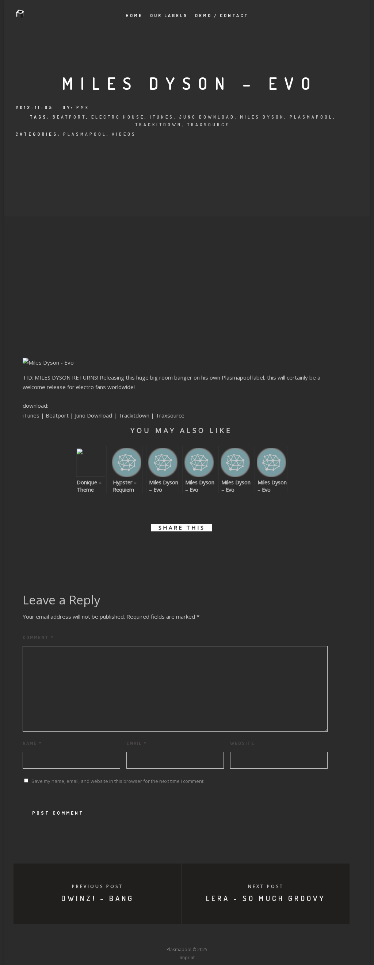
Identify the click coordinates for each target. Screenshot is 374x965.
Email (136, 743)
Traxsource (208, 124)
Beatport (69, 117)
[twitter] (157, 549)
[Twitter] (146, 936)
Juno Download (207, 117)
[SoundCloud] (214, 936)
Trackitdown (158, 124)
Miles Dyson (262, 117)
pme (82, 107)
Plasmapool (311, 117)
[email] (222, 549)
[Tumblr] (160, 936)
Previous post (97, 886)
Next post (266, 886)
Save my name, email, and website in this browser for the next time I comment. (118, 781)
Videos (124, 134)
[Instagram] (173, 936)
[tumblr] (206, 549)
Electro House (118, 117)
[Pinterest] (227, 936)
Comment (38, 637)
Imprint (187, 957)
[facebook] (140, 549)
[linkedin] (173, 549)
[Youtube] (187, 936)
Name (32, 743)
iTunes (162, 117)
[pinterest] (190, 549)
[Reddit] (200, 936)
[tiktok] (241, 936)
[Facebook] (133, 936)
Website (242, 743)
